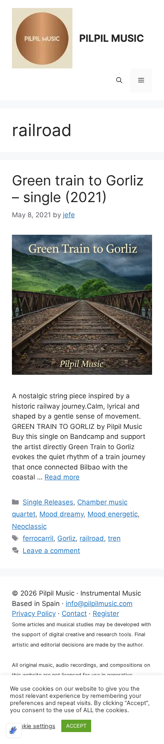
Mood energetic (113, 514)
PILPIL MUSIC (111, 38)
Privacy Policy (34, 613)
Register (106, 613)
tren (114, 538)
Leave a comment (51, 551)
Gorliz (66, 538)
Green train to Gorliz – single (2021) (78, 188)
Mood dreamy (61, 514)
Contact (74, 613)
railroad (92, 538)
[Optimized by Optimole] (14, 730)
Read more (62, 477)
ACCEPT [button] (76, 726)
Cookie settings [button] (33, 726)
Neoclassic (29, 526)
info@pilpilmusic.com (99, 604)
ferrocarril (38, 538)
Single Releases (48, 502)
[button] (119, 80)
